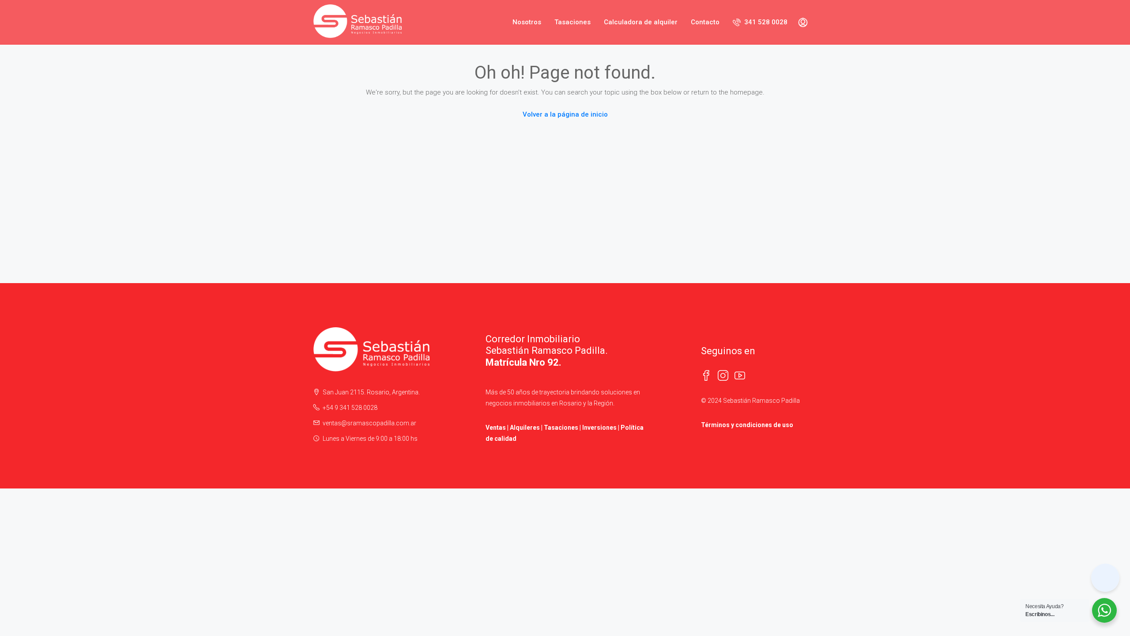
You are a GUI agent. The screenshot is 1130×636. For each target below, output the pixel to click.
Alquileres (525, 427)
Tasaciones (572, 22)
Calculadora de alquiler (641, 22)
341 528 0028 (764, 22)
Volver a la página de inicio (565, 114)
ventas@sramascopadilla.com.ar (369, 423)
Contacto (705, 22)
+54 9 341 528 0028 (350, 407)
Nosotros (526, 22)
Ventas (496, 427)
